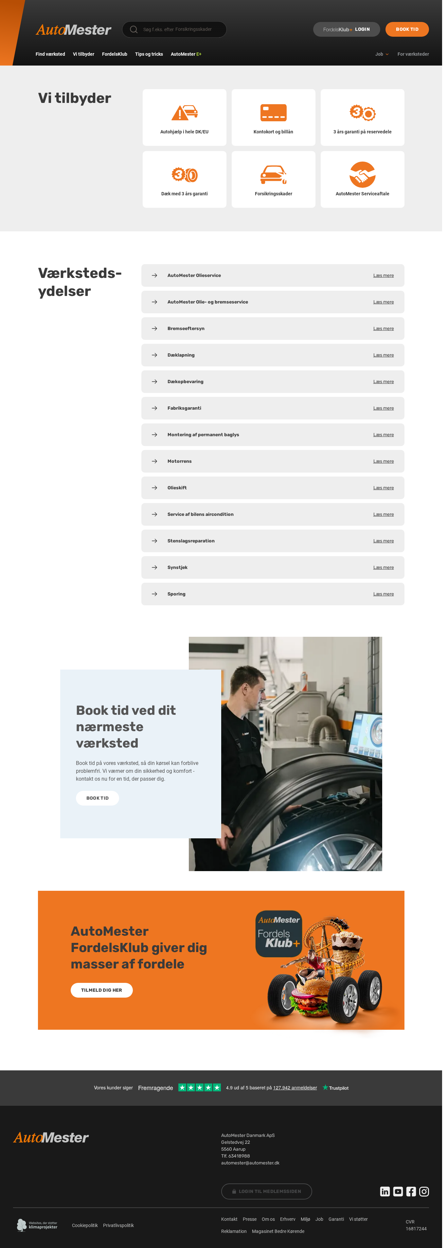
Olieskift (281, 488)
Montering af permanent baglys (281, 435)
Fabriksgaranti (281, 408)
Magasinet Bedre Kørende (278, 1231)
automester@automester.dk (250, 1163)
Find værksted (50, 54)
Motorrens (281, 461)
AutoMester (186, 54)
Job (319, 1219)
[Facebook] (411, 1191)
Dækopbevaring (281, 381)
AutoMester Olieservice (281, 275)
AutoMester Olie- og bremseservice (281, 302)
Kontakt (229, 1219)
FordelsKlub (114, 54)
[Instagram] (424, 1192)
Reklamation (234, 1231)
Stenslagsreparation (281, 541)
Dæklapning (281, 355)
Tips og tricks (149, 54)
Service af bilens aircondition (281, 514)
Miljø (305, 1219)
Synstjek (281, 567)
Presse (250, 1219)
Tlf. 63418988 (235, 1156)
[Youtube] (398, 1191)
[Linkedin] (385, 1191)
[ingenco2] (37, 1225)
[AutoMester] (74, 29)
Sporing (281, 594)
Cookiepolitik (85, 1225)
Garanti (336, 1219)
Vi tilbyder (83, 54)
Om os (268, 1219)
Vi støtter (358, 1219)
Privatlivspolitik (118, 1225)
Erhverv (287, 1219)
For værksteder (413, 54)
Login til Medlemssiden (270, 1191)
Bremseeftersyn (281, 328)
